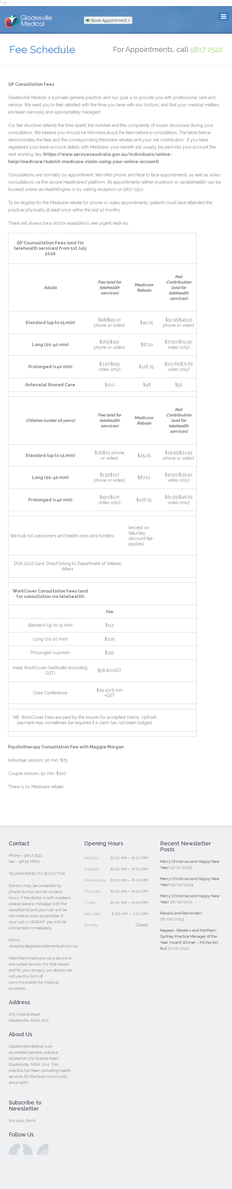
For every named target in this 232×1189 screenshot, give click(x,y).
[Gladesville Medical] (31, 27)
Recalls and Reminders (181, 913)
